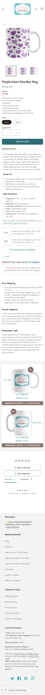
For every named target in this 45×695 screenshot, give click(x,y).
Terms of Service (12, 613)
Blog (7, 541)
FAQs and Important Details (17, 558)
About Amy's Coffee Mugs (16, 552)
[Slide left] (3, 71)
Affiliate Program (12, 580)
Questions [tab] (24, 479)
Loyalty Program (12, 575)
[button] (3, 9)
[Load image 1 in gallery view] (11, 71)
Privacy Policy (11, 607)
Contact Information (13, 619)
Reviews (8, 547)
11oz (6, 122)
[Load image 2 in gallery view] (22, 71)
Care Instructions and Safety (17, 564)
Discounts (9, 569)
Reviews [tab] (8, 479)
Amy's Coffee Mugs (17, 690)
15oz (17, 122)
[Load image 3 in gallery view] (34, 71)
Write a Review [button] (23, 468)
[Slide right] (42, 71)
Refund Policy (11, 602)
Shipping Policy (11, 596)
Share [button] (7, 256)
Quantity (6, 128)
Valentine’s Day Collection (15, 223)
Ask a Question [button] (23, 474)
